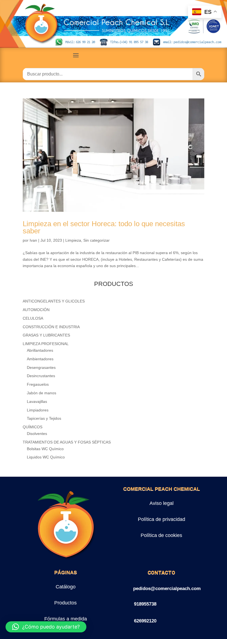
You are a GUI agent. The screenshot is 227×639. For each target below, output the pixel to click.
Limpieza (73, 240)
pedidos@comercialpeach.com (167, 588)
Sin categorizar (96, 240)
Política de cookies (161, 535)
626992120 (145, 621)
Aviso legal (161, 503)
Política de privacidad (161, 519)
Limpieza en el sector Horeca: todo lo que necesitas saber (104, 227)
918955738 (145, 604)
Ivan (33, 240)
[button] (46, 626)
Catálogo (66, 587)
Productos (65, 603)
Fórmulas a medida (65, 619)
